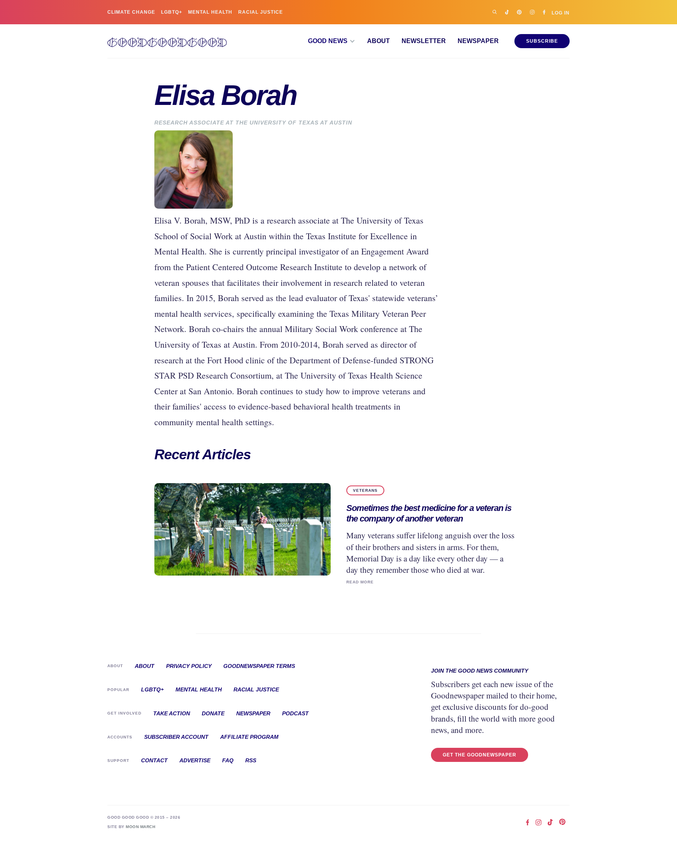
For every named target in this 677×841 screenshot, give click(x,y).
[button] (331, 41)
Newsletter (424, 41)
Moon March (140, 827)
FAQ (228, 760)
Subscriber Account (176, 737)
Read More (360, 582)
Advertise (194, 760)
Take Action (171, 713)
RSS (250, 760)
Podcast (295, 713)
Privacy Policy (189, 666)
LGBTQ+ (171, 12)
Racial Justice (260, 12)
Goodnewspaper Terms (259, 666)
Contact (154, 760)
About (378, 41)
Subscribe (542, 41)
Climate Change (131, 12)
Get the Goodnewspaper (479, 755)
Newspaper (478, 41)
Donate (213, 713)
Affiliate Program (249, 737)
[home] (167, 41)
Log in (561, 12)
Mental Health (210, 12)
